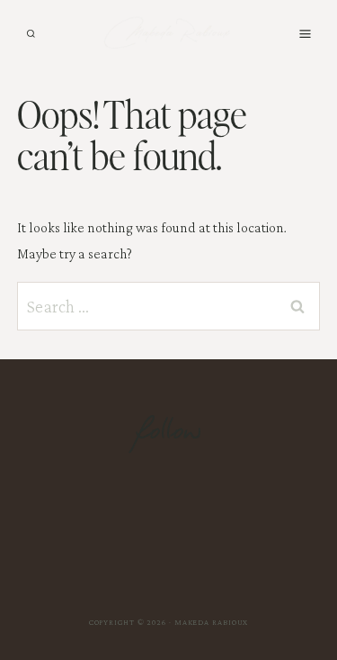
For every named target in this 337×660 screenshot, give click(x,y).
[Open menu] (304, 33)
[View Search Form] (31, 34)
